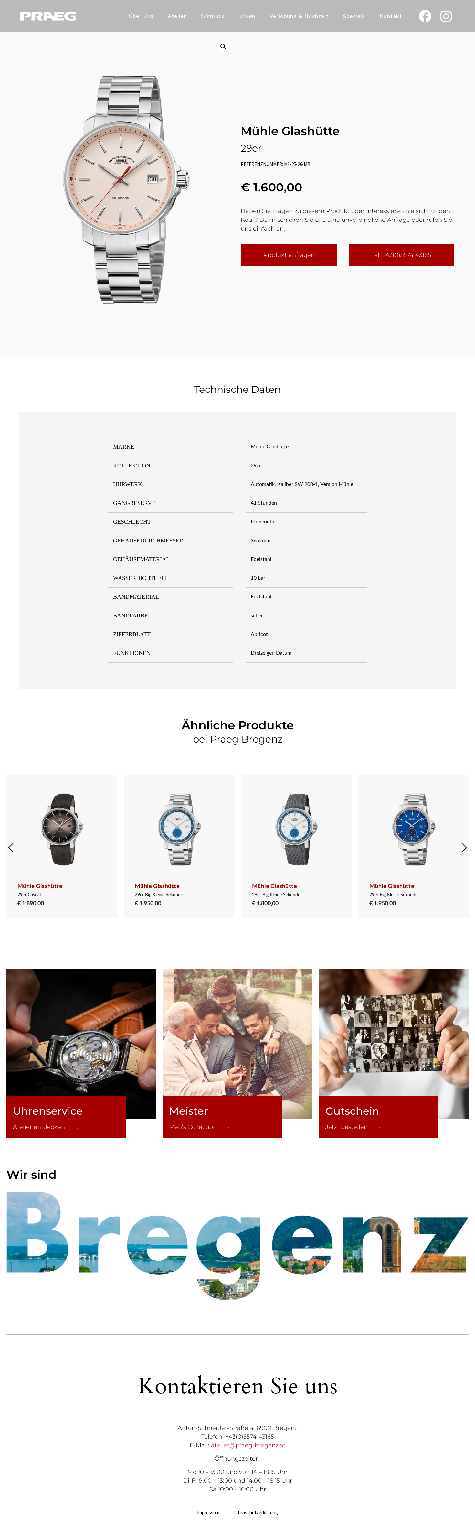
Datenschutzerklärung (255, 1512)
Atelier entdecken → (46, 1127)
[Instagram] (446, 16)
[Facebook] (425, 16)
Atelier (177, 16)
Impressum (208, 1512)
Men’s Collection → (200, 1127)
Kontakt (391, 16)
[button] (223, 46)
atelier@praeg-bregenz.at (248, 1445)
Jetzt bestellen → (353, 1127)
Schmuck (213, 16)
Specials (354, 16)
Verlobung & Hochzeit (299, 16)
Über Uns (141, 16)
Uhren (247, 16)
